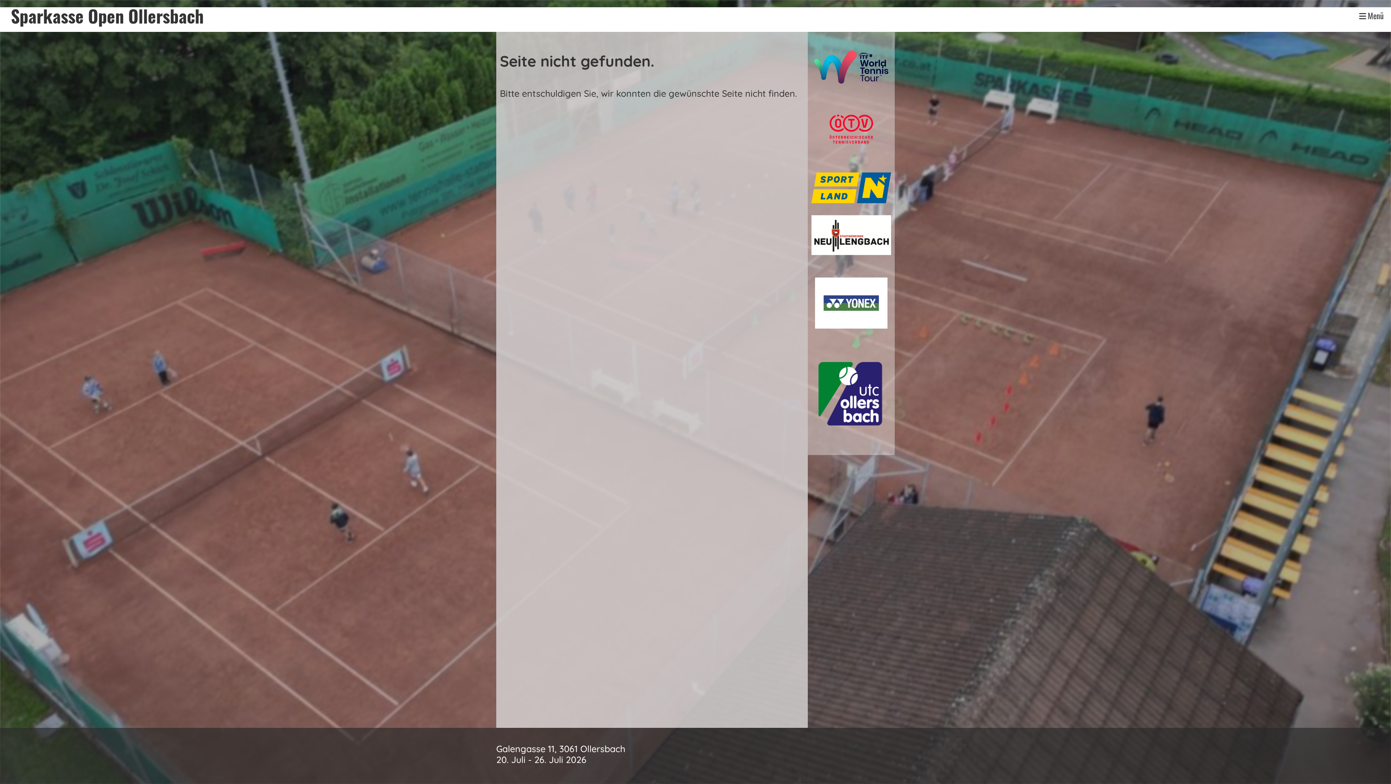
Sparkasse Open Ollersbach (107, 16)
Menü (1375, 16)
